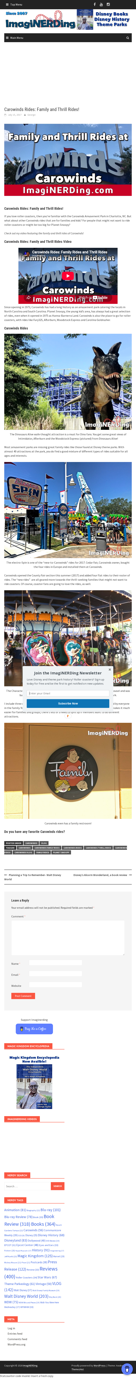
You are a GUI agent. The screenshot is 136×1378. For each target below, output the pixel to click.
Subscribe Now (68, 703)
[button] (68, 673)
